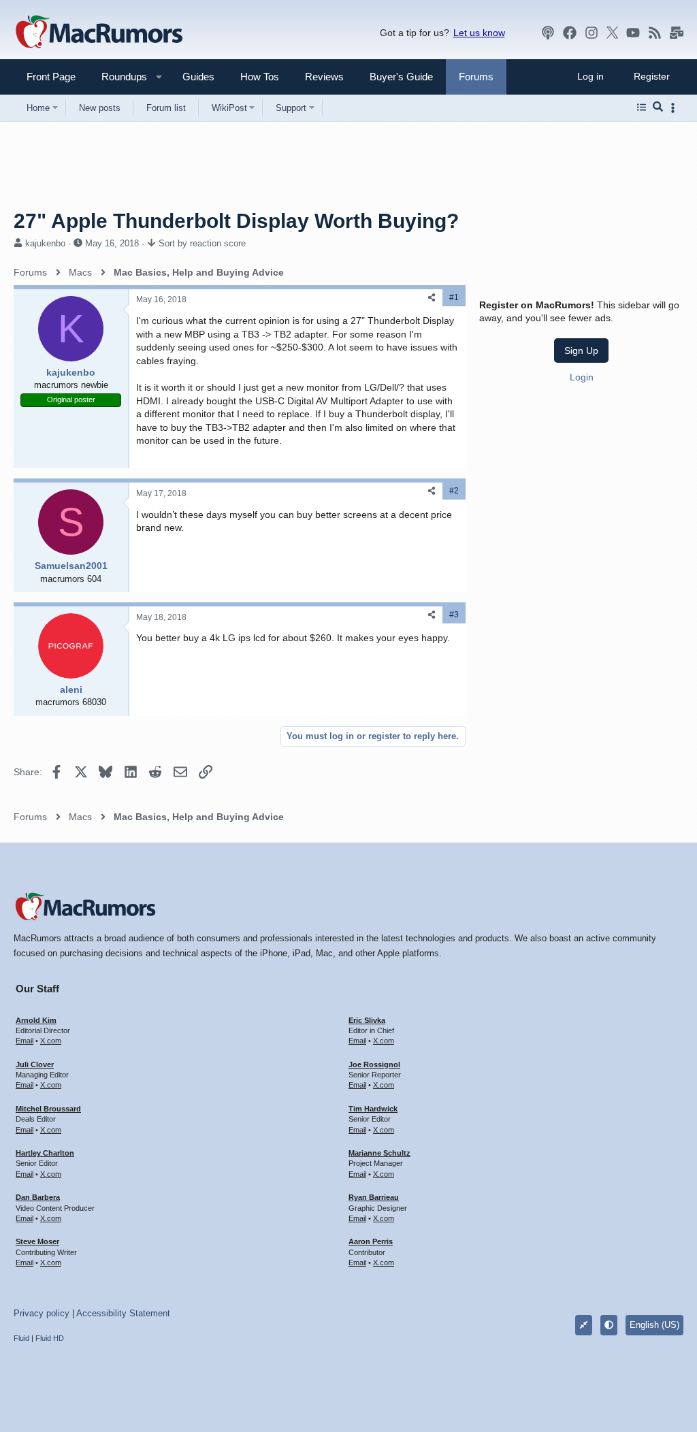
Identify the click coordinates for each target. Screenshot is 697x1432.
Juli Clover (35, 1064)
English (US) (654, 1325)
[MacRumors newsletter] (676, 32)
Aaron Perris (370, 1241)
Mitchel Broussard (48, 1109)
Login (582, 377)
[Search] (658, 107)
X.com (50, 1041)
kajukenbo (45, 243)
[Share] (431, 297)
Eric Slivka (366, 1020)
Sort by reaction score (202, 243)
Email (24, 1041)
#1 (454, 297)
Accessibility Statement (123, 1313)
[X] (612, 32)
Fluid (21, 1338)
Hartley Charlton (45, 1153)
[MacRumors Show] (548, 32)
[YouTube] (633, 32)
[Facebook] (570, 32)
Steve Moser (37, 1241)
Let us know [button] (479, 32)
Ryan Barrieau (373, 1197)
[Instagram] (591, 32)
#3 (454, 614)
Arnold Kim (36, 1020)
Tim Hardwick (373, 1109)
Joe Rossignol (374, 1064)
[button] (118, 77)
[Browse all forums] (641, 107)
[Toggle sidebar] (675, 107)
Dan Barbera (38, 1197)
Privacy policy (41, 1313)
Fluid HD (49, 1338)
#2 (454, 490)
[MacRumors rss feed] (655, 32)
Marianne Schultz (379, 1153)
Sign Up (581, 350)
